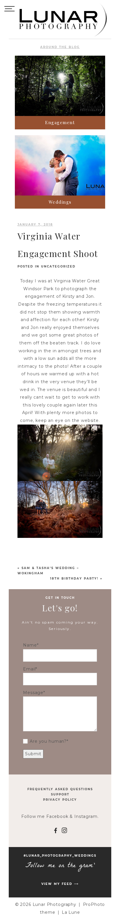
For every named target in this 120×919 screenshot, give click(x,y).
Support (60, 794)
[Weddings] (60, 165)
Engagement (60, 122)
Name (30, 645)
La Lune (71, 912)
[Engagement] (60, 86)
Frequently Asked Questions (60, 789)
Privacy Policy (60, 800)
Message (33, 692)
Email (29, 669)
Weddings (60, 202)
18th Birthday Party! (74, 578)
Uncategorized (58, 266)
